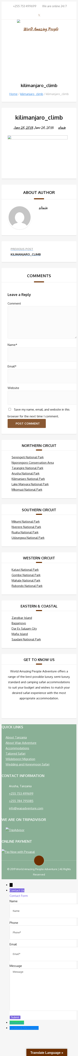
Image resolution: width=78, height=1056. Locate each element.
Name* (12, 345)
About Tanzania (16, 737)
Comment (14, 303)
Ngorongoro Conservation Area (33, 462)
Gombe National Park (26, 575)
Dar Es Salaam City (24, 628)
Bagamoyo (19, 623)
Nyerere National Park (26, 527)
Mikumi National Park (26, 521)
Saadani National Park (26, 639)
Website (13, 388)
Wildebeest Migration (20, 759)
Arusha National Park (25, 473)
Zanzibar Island (22, 618)
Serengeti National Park (28, 457)
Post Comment (28, 423)
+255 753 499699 (21, 793)
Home (13, 94)
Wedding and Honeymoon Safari (27, 764)
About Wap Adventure (21, 743)
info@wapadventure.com (26, 808)
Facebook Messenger (24, 1028)
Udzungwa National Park (28, 538)
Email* (12, 366)
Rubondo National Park (27, 586)
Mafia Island (20, 634)
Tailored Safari (15, 753)
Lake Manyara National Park (30, 484)
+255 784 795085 (21, 801)
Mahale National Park (26, 580)
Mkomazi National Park (27, 489)
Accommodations (17, 748)
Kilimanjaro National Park (28, 479)
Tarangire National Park (27, 468)
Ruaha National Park (25, 532)
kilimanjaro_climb (31, 94)
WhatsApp (17, 1022)
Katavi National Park (25, 570)
